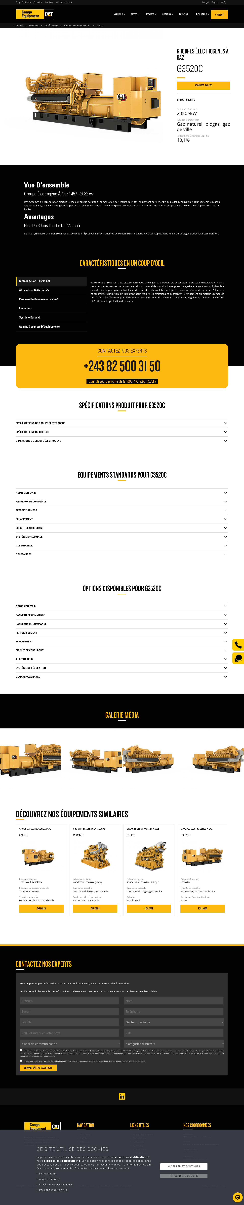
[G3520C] (30, 730)
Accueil (19, 26)
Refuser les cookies (184, 1176)
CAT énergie (51, 26)
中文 (223, 2)
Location (183, 14)
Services (150, 14)
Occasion (166, 14)
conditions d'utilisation (130, 1157)
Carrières (49, 2)
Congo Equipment (23, 2)
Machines (118, 14)
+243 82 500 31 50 (122, 366)
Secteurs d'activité (64, 2)
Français (206, 2)
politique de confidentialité (120, 1051)
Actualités (38, 2)
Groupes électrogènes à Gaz (77, 26)
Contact (219, 14)
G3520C (100, 26)
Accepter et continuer (183, 1166)
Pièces (134, 14)
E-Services (201, 14)
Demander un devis (203, 85)
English (215, 2)
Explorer (41, 908)
